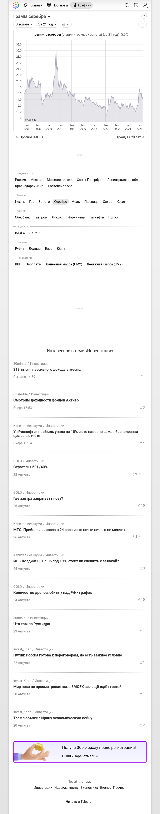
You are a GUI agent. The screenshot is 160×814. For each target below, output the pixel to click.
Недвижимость (66, 788)
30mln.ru (19, 364)
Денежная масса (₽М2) (64, 264)
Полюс (113, 217)
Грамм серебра (30, 16)
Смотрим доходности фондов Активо (46, 400)
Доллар (35, 249)
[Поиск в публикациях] (126, 5)
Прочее (118, 788)
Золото (44, 202)
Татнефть (96, 217)
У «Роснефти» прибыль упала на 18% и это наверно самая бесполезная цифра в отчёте (75, 434)
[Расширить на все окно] (142, 24)
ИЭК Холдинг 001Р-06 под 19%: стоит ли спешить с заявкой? (66, 561)
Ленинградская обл (122, 180)
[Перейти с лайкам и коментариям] (142, 376)
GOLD (17, 461)
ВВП (18, 264)
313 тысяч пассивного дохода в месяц (47, 370)
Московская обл (59, 180)
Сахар (107, 202)
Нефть (20, 202)
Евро (48, 249)
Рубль (19, 249)
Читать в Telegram (80, 802)
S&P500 (35, 233)
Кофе (121, 202)
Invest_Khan (22, 649)
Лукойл (57, 217)
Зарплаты (33, 264)
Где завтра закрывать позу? (38, 499)
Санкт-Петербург (90, 180)
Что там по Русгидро (31, 624)
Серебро (60, 202)
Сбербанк (22, 217)
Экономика (89, 788)
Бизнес (105, 788)
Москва (36, 180)
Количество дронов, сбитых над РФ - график (52, 593)
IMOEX (20, 233)
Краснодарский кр (29, 186)
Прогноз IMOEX (31, 137)
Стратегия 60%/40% (30, 467)
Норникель (76, 217)
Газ (31, 202)
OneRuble (20, 394)
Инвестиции (39, 364)
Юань (61, 249)
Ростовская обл (60, 186)
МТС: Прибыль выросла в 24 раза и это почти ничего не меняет (69, 530)
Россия (20, 180)
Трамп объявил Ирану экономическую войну (52, 718)
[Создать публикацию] (136, 5)
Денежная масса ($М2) (105, 264)
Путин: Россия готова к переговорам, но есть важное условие (67, 655)
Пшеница (91, 202)
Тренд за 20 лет (128, 137)
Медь (75, 202)
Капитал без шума (27, 426)
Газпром (41, 217)
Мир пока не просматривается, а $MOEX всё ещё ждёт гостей (67, 687)
